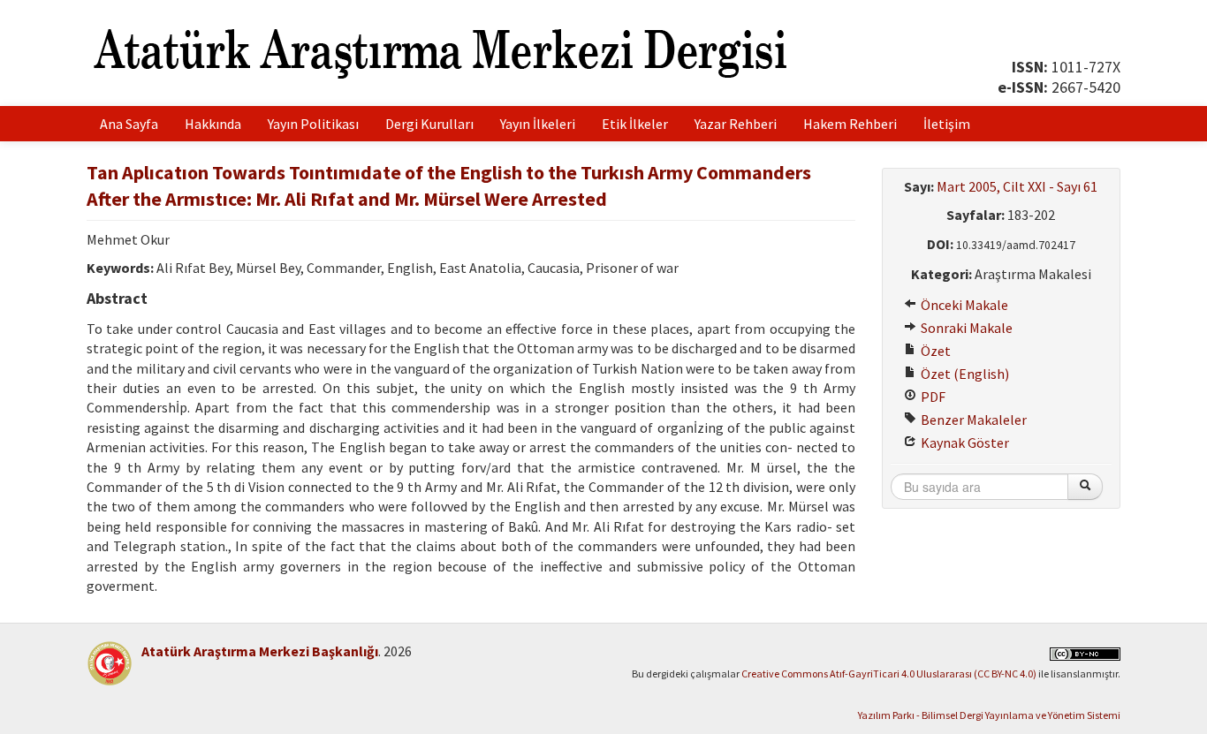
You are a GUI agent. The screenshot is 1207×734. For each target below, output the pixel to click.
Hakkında (213, 123)
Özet (934, 350)
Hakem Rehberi (850, 123)
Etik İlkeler (635, 123)
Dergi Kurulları (429, 123)
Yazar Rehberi (736, 123)
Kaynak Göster (963, 442)
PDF (931, 396)
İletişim (946, 123)
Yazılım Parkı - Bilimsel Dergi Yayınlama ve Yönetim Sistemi (989, 715)
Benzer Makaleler (972, 419)
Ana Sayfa (129, 123)
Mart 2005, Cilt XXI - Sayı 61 (1017, 186)
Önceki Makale (963, 305)
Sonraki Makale (965, 328)
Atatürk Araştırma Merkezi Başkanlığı (259, 651)
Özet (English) (963, 373)
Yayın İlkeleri (537, 123)
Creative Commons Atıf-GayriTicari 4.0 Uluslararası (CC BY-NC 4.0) (888, 673)
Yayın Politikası (313, 123)
